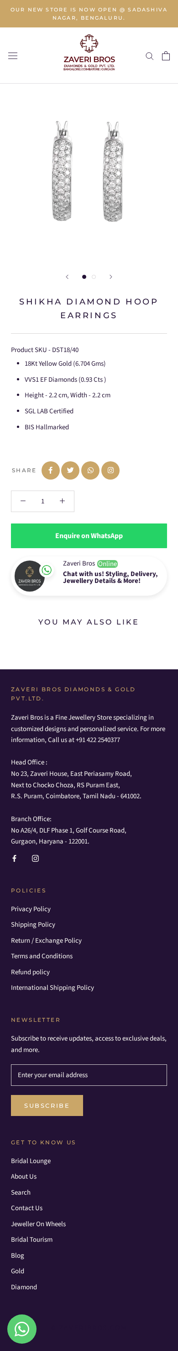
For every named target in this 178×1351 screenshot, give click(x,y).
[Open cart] (166, 55)
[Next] (111, 277)
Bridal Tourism (31, 1239)
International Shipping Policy (52, 988)
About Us (24, 1176)
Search (21, 1192)
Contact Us (26, 1208)
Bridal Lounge (31, 1161)
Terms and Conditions (42, 956)
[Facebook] (14, 858)
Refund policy (30, 972)
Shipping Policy (33, 924)
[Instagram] (35, 858)
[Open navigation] (12, 55)
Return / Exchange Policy (46, 940)
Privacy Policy (31, 909)
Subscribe (47, 1105)
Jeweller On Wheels (38, 1224)
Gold (17, 1271)
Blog (17, 1255)
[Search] (150, 55)
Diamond (24, 1287)
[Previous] (67, 277)
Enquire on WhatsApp (89, 536)
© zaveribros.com (89, 1327)
